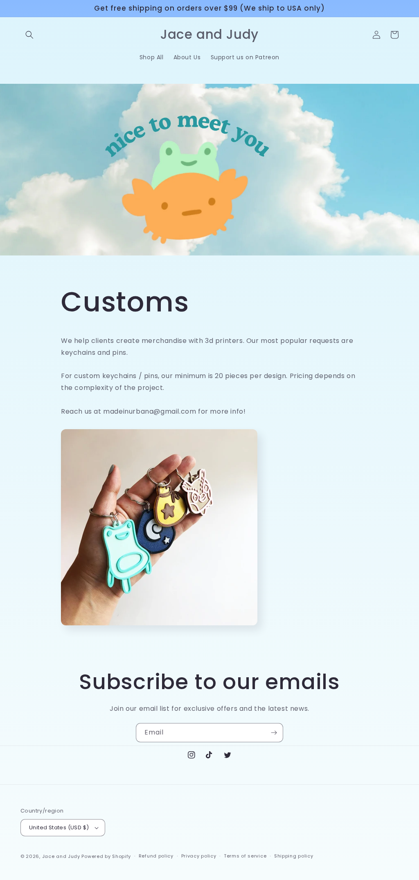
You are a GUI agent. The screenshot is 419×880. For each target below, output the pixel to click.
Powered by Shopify (106, 856)
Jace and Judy (61, 856)
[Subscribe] (274, 732)
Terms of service (245, 856)
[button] (29, 35)
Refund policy (156, 856)
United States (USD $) (59, 827)
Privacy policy (198, 856)
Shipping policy (293, 856)
